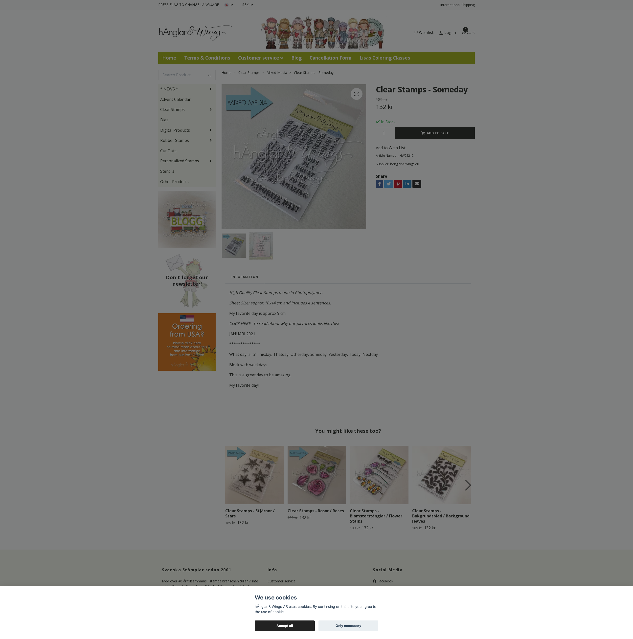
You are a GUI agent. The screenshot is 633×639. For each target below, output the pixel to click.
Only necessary (348, 626)
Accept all (284, 626)
